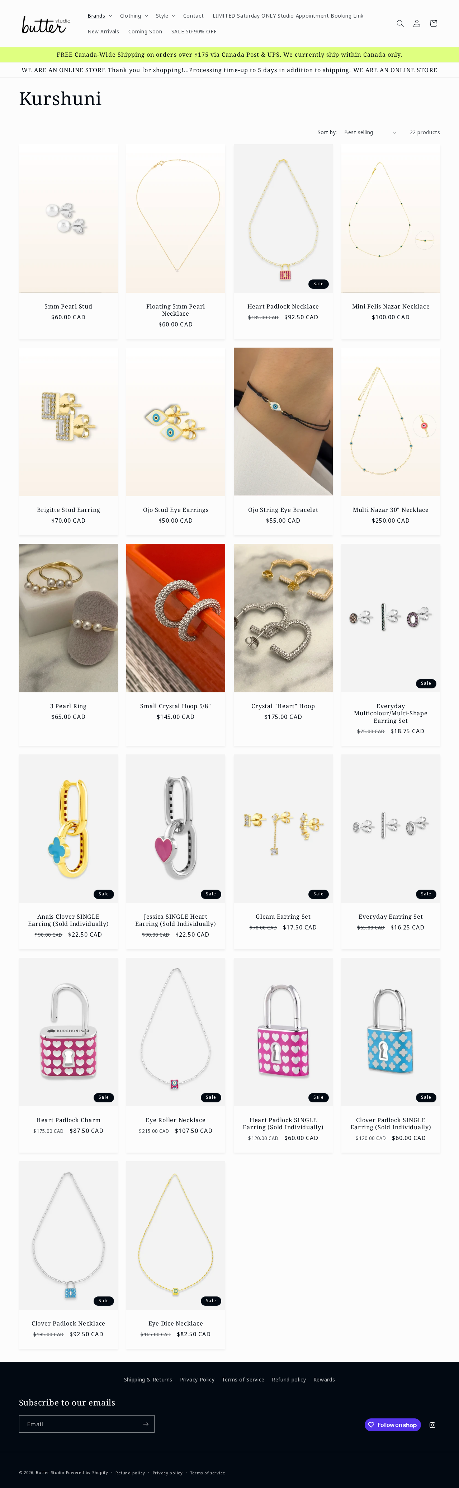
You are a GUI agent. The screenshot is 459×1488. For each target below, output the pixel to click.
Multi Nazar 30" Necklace (391, 509)
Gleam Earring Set (283, 916)
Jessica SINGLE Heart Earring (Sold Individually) (176, 920)
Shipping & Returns (148, 1379)
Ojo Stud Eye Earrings (176, 509)
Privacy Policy (197, 1379)
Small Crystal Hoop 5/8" (176, 706)
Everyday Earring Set (391, 916)
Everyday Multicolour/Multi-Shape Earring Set (390, 713)
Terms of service (207, 1472)
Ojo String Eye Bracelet (283, 509)
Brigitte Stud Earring (68, 509)
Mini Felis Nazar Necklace (391, 306)
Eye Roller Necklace (176, 1120)
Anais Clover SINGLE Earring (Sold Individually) (68, 920)
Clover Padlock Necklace (68, 1323)
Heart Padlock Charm (68, 1120)
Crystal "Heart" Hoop (283, 706)
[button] (99, 15)
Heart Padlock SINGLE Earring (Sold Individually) (283, 1123)
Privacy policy (168, 1472)
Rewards (324, 1379)
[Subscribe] (145, 1424)
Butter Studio (50, 1472)
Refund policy (289, 1379)
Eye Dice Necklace (175, 1323)
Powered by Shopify (87, 1472)
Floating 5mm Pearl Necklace (175, 310)
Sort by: (327, 132)
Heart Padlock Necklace (283, 306)
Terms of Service (243, 1379)
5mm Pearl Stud (68, 306)
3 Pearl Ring (68, 706)
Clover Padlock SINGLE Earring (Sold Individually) (390, 1123)
